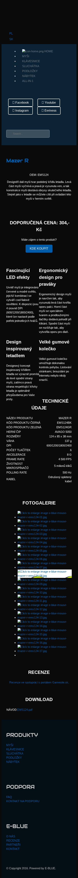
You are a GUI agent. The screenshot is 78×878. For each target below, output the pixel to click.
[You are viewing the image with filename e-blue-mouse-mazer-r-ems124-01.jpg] (45, 517)
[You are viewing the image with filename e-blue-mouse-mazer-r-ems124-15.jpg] (45, 634)
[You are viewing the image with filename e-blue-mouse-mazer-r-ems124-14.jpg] (45, 625)
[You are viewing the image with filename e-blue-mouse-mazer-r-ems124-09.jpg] (45, 584)
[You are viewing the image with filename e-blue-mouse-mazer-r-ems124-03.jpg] (45, 533)
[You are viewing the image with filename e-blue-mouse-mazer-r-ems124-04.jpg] (45, 542)
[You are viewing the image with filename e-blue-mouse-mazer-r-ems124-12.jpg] (45, 609)
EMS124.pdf (24, 709)
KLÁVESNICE (31, 61)
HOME (48, 51)
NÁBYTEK (28, 76)
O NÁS (10, 836)
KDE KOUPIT (39, 248)
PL (11, 33)
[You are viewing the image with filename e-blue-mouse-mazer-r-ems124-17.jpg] (45, 651)
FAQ (9, 797)
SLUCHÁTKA (30, 66)
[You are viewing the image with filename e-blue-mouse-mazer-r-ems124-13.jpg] (45, 617)
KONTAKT (13, 848)
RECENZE (13, 840)
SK (11, 39)
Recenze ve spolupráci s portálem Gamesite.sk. (39, 682)
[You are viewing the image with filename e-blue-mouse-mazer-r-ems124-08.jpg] (45, 575)
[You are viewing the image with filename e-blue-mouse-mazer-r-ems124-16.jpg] (45, 642)
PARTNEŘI (13, 844)
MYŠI (25, 56)
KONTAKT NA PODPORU (22, 801)
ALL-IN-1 (27, 80)
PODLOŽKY (30, 71)
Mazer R (17, 161)
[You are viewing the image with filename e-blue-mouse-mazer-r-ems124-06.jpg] (45, 559)
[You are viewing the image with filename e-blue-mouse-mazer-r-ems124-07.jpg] (45, 567)
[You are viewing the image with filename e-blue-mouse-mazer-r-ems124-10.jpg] (45, 592)
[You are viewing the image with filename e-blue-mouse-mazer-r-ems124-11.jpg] (45, 600)
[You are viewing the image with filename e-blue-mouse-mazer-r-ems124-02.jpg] (45, 525)
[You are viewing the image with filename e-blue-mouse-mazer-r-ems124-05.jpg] (45, 550)
